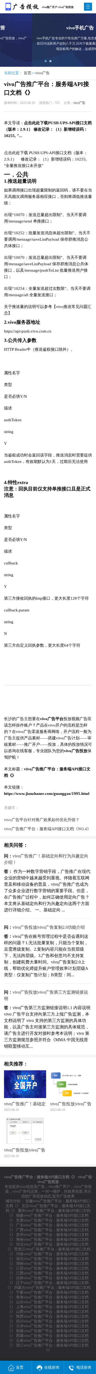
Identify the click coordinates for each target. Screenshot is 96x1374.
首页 (27, 73)
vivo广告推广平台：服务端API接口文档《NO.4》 (47, 829)
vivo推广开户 (59, 1187)
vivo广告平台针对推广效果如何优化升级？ (41, 820)
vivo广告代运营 (25, 1191)
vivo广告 (42, 73)
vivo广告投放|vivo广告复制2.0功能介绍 (49, 927)
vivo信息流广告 (32, 1187)
